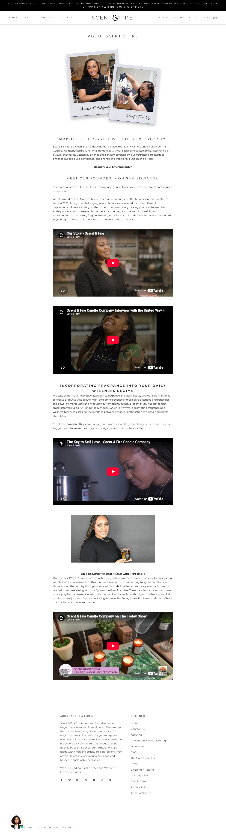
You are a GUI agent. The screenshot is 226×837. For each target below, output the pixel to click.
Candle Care (138, 781)
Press (134, 763)
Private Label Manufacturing (148, 740)
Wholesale (137, 746)
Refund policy (139, 775)
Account (178, 18)
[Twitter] (69, 780)
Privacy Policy (139, 787)
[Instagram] (77, 780)
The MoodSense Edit (143, 758)
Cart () (210, 17)
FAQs (134, 752)
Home (13, 17)
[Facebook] (61, 780)
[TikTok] (102, 780)
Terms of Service (141, 793)
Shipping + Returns (142, 769)
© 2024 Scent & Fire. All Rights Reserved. (44, 827)
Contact (69, 17)
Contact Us (138, 728)
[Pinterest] (86, 780)
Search (194, 18)
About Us (47, 17)
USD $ (161, 18)
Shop (29, 17)
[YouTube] (94, 780)
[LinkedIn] (110, 780)
